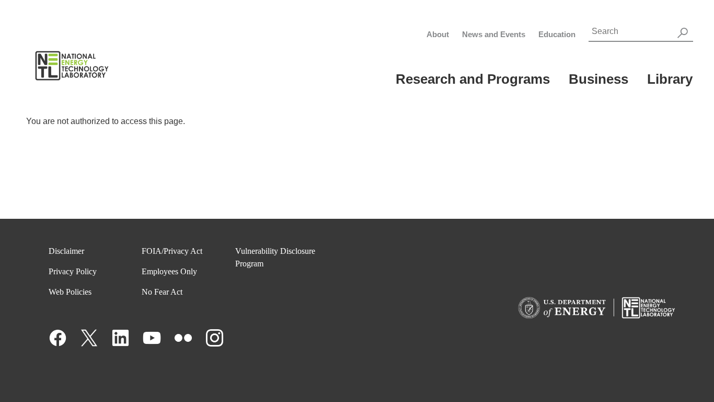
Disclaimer (66, 251)
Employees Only (169, 271)
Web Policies (70, 291)
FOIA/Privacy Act (172, 251)
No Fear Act (162, 291)
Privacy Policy (73, 271)
